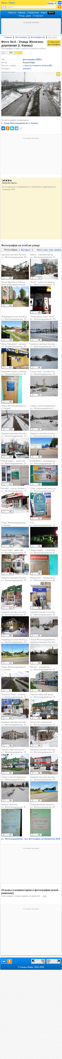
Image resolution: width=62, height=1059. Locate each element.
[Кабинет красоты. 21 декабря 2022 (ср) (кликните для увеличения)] (11, 822)
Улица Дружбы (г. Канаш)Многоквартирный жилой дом (15, 283)
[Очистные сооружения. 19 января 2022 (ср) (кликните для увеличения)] (44, 736)
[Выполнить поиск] (3, 7)
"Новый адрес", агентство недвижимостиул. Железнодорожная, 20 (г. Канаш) (20, 462)
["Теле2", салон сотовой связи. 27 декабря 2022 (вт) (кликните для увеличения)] (40, 300)
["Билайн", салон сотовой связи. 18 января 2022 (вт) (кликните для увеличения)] (15, 503)
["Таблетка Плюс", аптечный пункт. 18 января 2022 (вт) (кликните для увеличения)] (15, 709)
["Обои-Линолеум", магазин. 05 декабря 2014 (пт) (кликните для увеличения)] (15, 358)
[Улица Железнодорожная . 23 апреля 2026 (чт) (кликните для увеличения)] (15, 681)
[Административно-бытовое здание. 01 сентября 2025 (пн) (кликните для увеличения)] (44, 448)
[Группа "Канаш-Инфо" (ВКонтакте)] (60, 3)
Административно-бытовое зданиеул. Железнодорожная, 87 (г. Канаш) (18, 613)
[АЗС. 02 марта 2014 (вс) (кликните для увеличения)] (44, 537)
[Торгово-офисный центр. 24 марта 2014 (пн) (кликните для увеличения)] (44, 709)
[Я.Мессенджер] (12, 128)
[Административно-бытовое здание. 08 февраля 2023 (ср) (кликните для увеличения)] (11, 596)
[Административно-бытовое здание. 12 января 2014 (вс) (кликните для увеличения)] (44, 358)
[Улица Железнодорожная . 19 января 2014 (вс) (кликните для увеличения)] (15, 537)
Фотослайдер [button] (10, 250)
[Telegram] (16, 128)
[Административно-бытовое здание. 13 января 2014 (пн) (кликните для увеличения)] (15, 448)
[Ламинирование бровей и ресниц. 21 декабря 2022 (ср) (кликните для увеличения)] (40, 822)
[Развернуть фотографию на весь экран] (58, 74)
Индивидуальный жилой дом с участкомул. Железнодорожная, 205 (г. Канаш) (20, 640)
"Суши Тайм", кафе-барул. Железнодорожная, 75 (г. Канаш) (18, 551)
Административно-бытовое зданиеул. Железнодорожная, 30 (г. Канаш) (18, 723)
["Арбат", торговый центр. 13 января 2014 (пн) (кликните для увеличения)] (44, 269)
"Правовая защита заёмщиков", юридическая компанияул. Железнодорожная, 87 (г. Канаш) (27, 372)
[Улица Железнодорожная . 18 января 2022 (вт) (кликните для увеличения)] (15, 420)
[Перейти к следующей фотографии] (54, 43)
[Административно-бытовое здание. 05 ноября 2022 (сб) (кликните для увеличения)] (15, 269)
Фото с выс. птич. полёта (49, 250)
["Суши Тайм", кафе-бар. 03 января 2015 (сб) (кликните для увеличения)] (15, 564)
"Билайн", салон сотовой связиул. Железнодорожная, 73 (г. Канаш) (18, 489)
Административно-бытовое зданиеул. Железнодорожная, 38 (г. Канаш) (18, 255)
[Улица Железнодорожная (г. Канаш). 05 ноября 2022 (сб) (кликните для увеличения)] (44, 654)
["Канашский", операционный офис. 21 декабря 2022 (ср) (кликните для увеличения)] (40, 596)
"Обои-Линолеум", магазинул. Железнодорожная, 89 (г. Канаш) (18, 345)
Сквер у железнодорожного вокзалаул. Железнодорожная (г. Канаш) (18, 778)
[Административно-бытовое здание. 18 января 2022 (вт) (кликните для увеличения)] (15, 626)
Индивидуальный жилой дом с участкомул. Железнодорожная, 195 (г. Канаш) (20, 317)
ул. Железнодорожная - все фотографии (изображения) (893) (30, 839)
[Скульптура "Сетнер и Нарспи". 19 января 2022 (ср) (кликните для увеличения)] (44, 386)
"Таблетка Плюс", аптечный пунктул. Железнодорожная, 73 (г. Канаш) (18, 695)
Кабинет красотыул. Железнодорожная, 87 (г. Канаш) (18, 805)
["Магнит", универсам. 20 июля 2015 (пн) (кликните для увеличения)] (44, 681)
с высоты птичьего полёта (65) (37, 65)
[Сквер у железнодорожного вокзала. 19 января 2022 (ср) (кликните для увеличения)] (44, 420)
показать (27, 68)
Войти (12, 3)
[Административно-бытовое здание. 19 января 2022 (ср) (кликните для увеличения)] (44, 626)
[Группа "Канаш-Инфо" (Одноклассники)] (60, 7)
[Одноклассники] (8, 128)
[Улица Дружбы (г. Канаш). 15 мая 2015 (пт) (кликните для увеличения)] (15, 296)
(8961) (32, 59)
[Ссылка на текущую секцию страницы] (34, 45)
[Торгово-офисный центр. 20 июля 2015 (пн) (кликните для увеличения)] (15, 764)
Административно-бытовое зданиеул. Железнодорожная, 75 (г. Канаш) (18, 579)
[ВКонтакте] (3, 128)
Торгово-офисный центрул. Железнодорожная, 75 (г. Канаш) (18, 750)
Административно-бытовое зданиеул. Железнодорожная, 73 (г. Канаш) (18, 434)
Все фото (25, 250)
